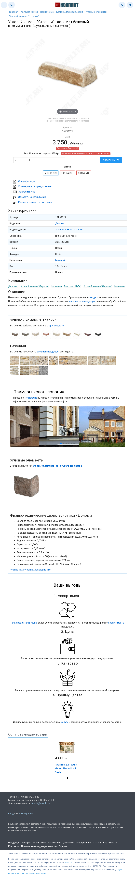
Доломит (60, 223)
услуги (64, 722)
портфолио (31, 397)
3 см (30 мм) (51, 173)
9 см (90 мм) (83, 173)
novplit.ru (69, 863)
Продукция (14, 842)
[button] (4, 5)
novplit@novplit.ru (40, 803)
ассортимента (116, 622)
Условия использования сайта (31, 874)
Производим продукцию (24, 622)
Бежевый (60, 260)
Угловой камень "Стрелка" (35, 286)
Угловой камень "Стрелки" (69, 229)
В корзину (109, 160)
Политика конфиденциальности (39, 846)
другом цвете (56, 325)
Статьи (97, 842)
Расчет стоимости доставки (35, 202)
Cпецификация (26, 181)
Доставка (68, 842)
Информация (84, 842)
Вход (11, 813)
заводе (92, 297)
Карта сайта (110, 842)
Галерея (26, 842)
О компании (54, 842)
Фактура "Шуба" (72, 286)
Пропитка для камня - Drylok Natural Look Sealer (66, 768)
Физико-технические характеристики (30, 569)
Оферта (63, 846)
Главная (13, 11)
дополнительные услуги (82, 301)
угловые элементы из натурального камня (57, 465)
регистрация (26, 813)
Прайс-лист (39, 842)
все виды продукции (48, 351)
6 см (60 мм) (67, 173)
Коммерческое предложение (35, 186)
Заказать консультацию (32, 196)
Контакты (13, 846)
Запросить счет (27, 191)
